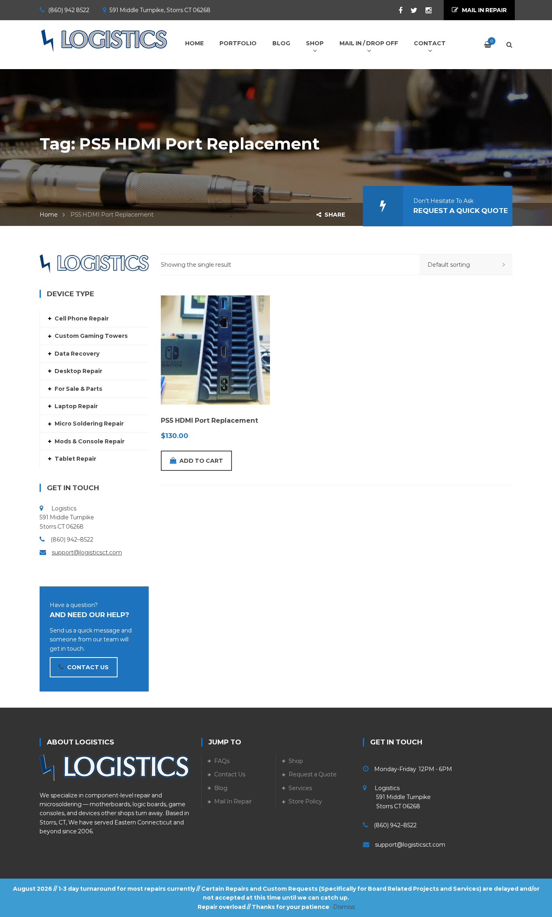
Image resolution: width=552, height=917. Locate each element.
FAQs (222, 761)
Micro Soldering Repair (89, 423)
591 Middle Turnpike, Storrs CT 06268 (160, 10)
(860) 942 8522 (68, 10)
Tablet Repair (75, 458)
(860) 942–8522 (72, 539)
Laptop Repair (76, 406)
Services (300, 788)
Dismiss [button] (344, 907)
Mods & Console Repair (89, 441)
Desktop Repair (78, 371)
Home (49, 214)
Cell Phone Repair (82, 318)
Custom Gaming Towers (91, 335)
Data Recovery (77, 353)
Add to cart (201, 460)
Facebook (396, 10)
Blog (221, 788)
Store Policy (305, 801)
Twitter (409, 10)
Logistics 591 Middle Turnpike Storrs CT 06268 (397, 797)
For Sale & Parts (78, 388)
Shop (296, 761)
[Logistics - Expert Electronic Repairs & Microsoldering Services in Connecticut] (104, 40)
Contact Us (229, 774)
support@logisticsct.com (87, 552)
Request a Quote (313, 774)
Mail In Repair (233, 801)
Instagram (424, 10)
